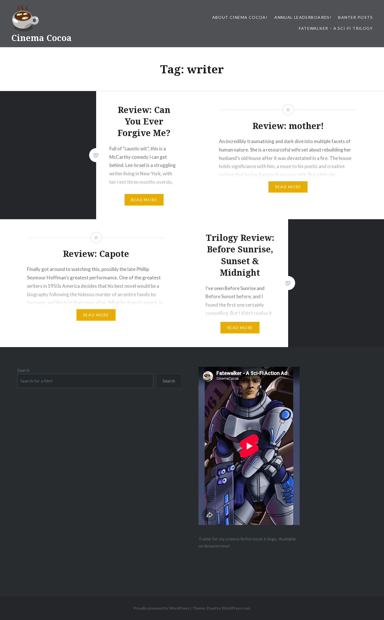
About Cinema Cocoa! (240, 17)
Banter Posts (355, 17)
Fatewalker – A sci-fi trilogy (336, 28)
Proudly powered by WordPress (161, 608)
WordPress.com (236, 608)
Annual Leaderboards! (302, 17)
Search (23, 370)
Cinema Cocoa (41, 38)
